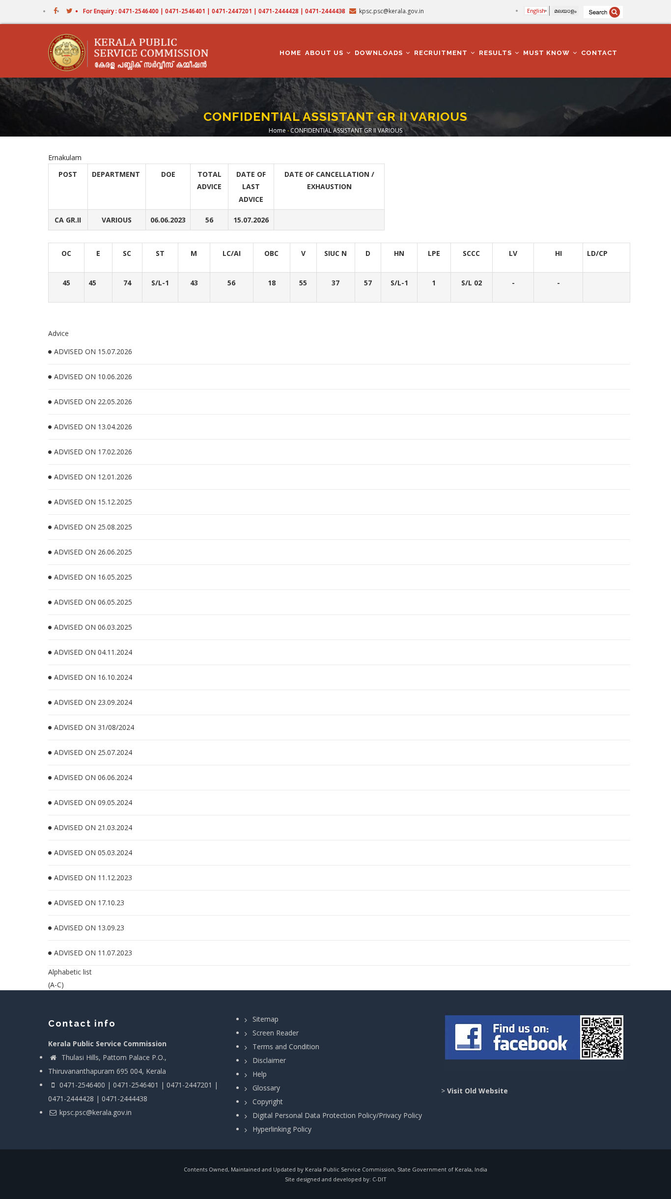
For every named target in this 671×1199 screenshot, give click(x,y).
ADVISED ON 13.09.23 (89, 927)
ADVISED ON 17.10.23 (89, 902)
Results (496, 52)
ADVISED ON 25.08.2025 (93, 526)
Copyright (267, 1101)
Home (290, 52)
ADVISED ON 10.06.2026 (93, 376)
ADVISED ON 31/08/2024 (94, 727)
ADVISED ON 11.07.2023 (93, 952)
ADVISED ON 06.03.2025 (93, 627)
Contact (599, 52)
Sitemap (265, 1019)
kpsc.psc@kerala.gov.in (95, 1112)
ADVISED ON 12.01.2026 (93, 476)
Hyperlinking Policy (281, 1129)
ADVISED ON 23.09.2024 (93, 702)
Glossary (266, 1087)
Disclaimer (269, 1060)
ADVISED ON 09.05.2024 (93, 802)
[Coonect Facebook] (535, 1041)
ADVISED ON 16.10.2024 (93, 677)
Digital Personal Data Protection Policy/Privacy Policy (337, 1115)
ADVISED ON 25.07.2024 (93, 752)
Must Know (547, 52)
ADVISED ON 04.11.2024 (93, 652)
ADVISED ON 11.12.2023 (93, 877)
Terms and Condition (285, 1046)
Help (259, 1074)
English (536, 10)
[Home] (133, 51)
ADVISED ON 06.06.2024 (93, 777)
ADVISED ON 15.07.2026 (93, 351)
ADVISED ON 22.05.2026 (93, 401)
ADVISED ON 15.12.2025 (93, 501)
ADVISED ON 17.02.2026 (93, 451)
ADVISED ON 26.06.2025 (93, 552)
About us (325, 52)
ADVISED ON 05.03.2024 (93, 852)
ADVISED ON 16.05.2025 (93, 577)
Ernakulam (65, 157)
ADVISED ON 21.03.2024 (93, 827)
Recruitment (442, 52)
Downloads (380, 52)
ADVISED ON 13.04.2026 (93, 426)
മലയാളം (565, 10)
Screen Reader (275, 1032)
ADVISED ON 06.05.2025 (93, 602)
